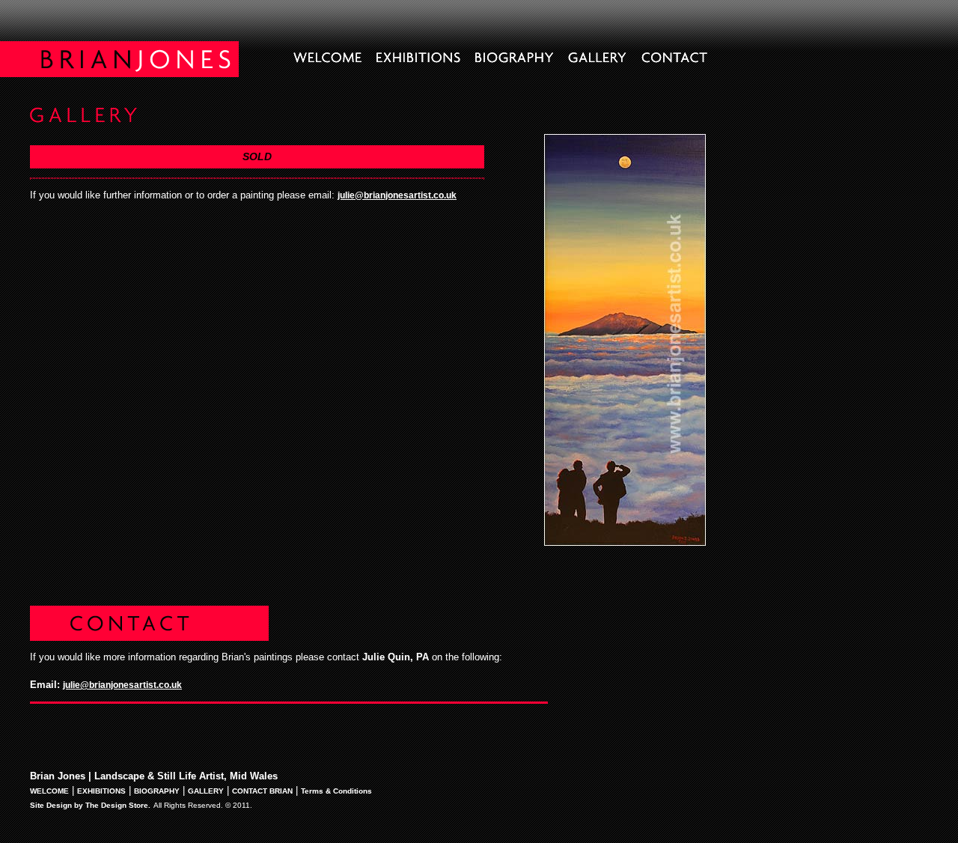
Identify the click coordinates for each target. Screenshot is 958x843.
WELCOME (49, 791)
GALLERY (206, 791)
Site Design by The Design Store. (90, 805)
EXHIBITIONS (101, 791)
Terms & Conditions (336, 791)
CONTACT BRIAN (262, 791)
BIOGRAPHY (157, 791)
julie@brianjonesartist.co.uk (397, 195)
